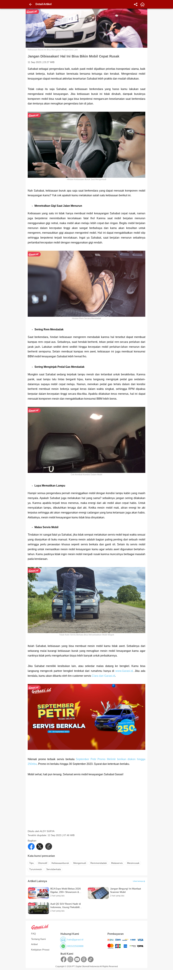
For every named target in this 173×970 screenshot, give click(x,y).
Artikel (34, 944)
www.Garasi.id (124, 670)
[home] (142, 4)
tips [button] (31, 863)
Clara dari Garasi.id (103, 675)
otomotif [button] (42, 863)
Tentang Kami (38, 939)
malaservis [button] (117, 863)
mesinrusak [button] (133, 863)
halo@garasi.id (75, 939)
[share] (135, 4)
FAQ (33, 933)
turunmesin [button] (35, 869)
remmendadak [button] (98, 863)
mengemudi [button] (79, 863)
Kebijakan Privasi (40, 949)
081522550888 (75, 946)
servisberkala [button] (53, 869)
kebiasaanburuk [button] (60, 863)
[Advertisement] (87, 806)
